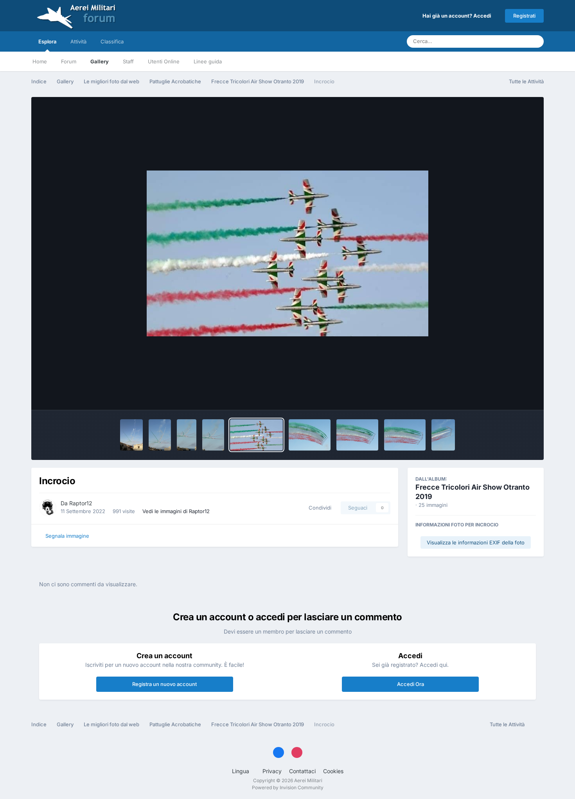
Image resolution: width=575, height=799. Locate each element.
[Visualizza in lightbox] (287, 253)
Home (39, 61)
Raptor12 (80, 503)
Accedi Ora (410, 684)
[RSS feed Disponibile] (536, 724)
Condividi (318, 508)
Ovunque (507, 41)
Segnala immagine (67, 536)
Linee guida (208, 61)
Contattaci (302, 771)
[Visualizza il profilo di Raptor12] (47, 507)
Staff (128, 61)
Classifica (112, 41)
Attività (78, 41)
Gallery (99, 61)
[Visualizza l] (131, 435)
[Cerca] (535, 41)
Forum (68, 61)
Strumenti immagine (501, 396)
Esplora (47, 41)
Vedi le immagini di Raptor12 (176, 511)
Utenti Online (164, 61)
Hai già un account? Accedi (458, 16)
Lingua (241, 771)
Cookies (333, 771)
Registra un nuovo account (164, 684)
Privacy (272, 771)
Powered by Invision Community (287, 787)
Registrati (524, 16)
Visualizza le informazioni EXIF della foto (476, 542)
